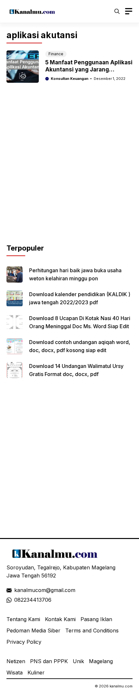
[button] (117, 11)
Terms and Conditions (92, 630)
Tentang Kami (23, 619)
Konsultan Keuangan (69, 78)
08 (17, 600)
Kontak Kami (60, 619)
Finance (55, 53)
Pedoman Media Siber (33, 630)
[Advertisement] (69, 173)
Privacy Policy (23, 642)
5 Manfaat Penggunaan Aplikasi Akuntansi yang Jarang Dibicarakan (89, 69)
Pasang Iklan (96, 619)
